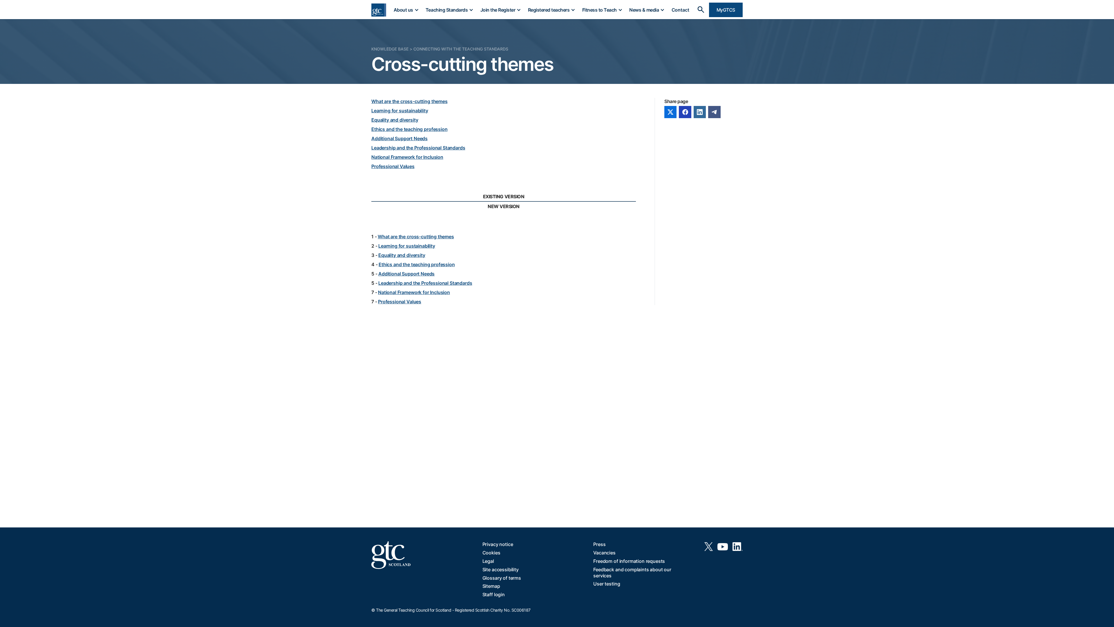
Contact (680, 10)
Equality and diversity (394, 120)
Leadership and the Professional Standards (418, 148)
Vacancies (604, 553)
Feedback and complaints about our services (632, 573)
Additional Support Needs (399, 138)
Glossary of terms (501, 578)
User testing (606, 584)
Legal (488, 561)
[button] (406, 9)
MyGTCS (726, 10)
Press (599, 544)
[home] (378, 10)
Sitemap (491, 586)
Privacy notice (497, 544)
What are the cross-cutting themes (409, 101)
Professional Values (393, 166)
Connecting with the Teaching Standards (460, 48)
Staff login (493, 594)
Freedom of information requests (629, 561)
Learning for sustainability (399, 110)
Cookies (491, 553)
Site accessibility (500, 569)
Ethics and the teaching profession (409, 129)
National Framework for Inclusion (407, 157)
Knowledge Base (389, 48)
